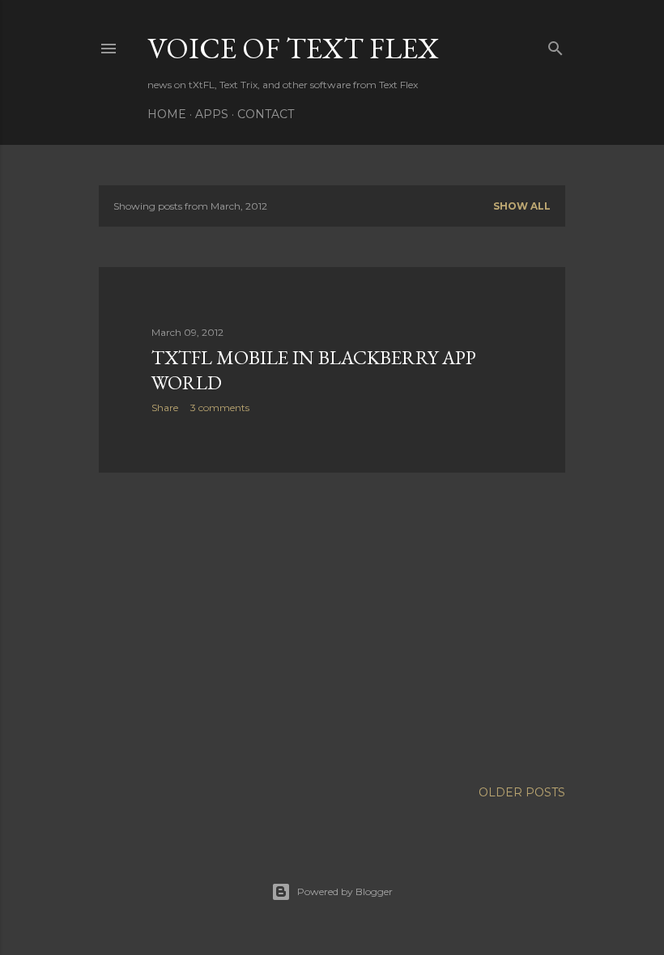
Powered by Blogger (345, 891)
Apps (211, 114)
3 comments (219, 407)
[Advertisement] (332, 626)
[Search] (555, 45)
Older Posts (522, 792)
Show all (522, 206)
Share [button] (164, 407)
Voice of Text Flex (293, 48)
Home (166, 114)
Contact (265, 114)
